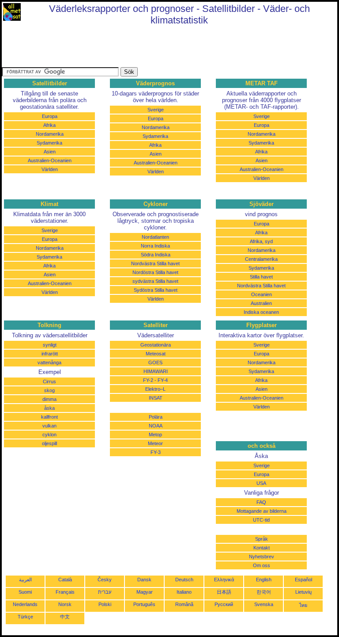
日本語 (224, 592)
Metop (155, 434)
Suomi (25, 592)
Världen (49, 169)
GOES (155, 362)
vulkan (49, 425)
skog (49, 390)
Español (303, 579)
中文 (65, 616)
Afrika (49, 125)
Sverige (155, 109)
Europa (49, 116)
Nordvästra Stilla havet (155, 263)
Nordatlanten (155, 237)
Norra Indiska (155, 245)
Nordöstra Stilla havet (155, 272)
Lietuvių (303, 592)
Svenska (263, 604)
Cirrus (49, 381)
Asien (50, 151)
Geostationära (155, 344)
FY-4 (163, 380)
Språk (261, 539)
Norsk (65, 604)
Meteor (155, 443)
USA (261, 483)
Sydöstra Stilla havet (155, 290)
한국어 (263, 592)
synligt (49, 344)
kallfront (49, 417)
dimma (49, 399)
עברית (104, 592)
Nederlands (25, 604)
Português (144, 604)
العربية (25, 579)
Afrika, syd (261, 241)
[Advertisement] (162, 47)
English (263, 579)
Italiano (184, 592)
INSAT (155, 398)
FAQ (261, 502)
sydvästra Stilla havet (155, 281)
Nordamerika (50, 134)
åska (49, 408)
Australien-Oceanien (50, 160)
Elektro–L (155, 389)
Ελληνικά (224, 579)
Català (65, 579)
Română (184, 604)
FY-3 (156, 452)
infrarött (49, 353)
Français (65, 592)
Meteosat (156, 353)
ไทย (303, 605)
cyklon (49, 434)
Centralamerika (261, 259)
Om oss (261, 565)
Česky (105, 579)
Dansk (144, 579)
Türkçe (25, 616)
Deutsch (184, 579)
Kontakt (261, 547)
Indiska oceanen (261, 312)
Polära (155, 417)
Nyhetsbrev (261, 556)
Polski (104, 604)
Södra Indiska (155, 254)
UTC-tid (261, 520)
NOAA (155, 425)
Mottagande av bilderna (261, 511)
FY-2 (148, 380)
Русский (224, 604)
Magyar (144, 592)
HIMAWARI (155, 371)
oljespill (49, 443)
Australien (261, 303)
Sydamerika (49, 142)
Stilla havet (261, 276)
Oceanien (261, 294)
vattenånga (49, 362)
